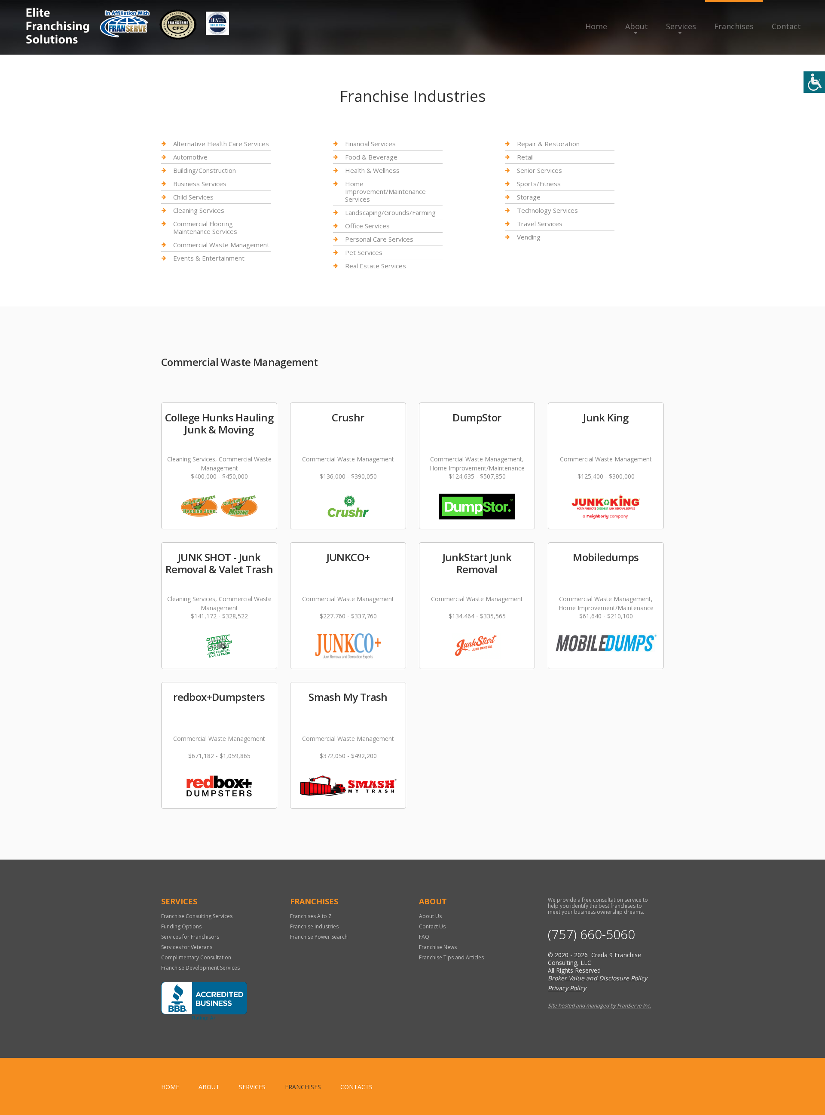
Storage (529, 197)
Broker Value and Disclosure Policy (597, 978)
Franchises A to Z (311, 916)
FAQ (424, 936)
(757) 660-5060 (591, 934)
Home (596, 26)
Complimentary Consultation (196, 957)
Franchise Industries (314, 926)
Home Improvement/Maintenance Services (385, 191)
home (170, 1087)
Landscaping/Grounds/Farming (390, 212)
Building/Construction (204, 170)
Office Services (367, 225)
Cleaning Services (198, 210)
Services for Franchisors (190, 936)
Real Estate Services (375, 265)
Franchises (734, 26)
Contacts (356, 1087)
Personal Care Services (379, 239)
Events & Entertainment (208, 258)
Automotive (190, 157)
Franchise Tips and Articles (451, 957)
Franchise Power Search (319, 936)
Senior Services (539, 170)
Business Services (199, 183)
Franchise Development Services (200, 967)
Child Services (193, 197)
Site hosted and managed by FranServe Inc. (599, 1005)
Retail (525, 157)
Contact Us (432, 926)
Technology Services (547, 210)
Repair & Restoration (548, 144)
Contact (786, 26)
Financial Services (370, 144)
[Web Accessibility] (814, 82)
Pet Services (363, 252)
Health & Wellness (372, 170)
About (636, 26)
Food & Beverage (371, 157)
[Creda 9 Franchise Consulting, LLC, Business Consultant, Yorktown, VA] (204, 1001)
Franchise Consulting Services (196, 916)
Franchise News (438, 947)
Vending (529, 237)
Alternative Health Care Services (221, 144)
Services (681, 26)
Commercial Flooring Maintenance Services (205, 227)
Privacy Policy (567, 988)
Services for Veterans (186, 947)
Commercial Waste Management (221, 244)
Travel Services (539, 223)
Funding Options (181, 926)
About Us (430, 916)
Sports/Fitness (539, 183)
